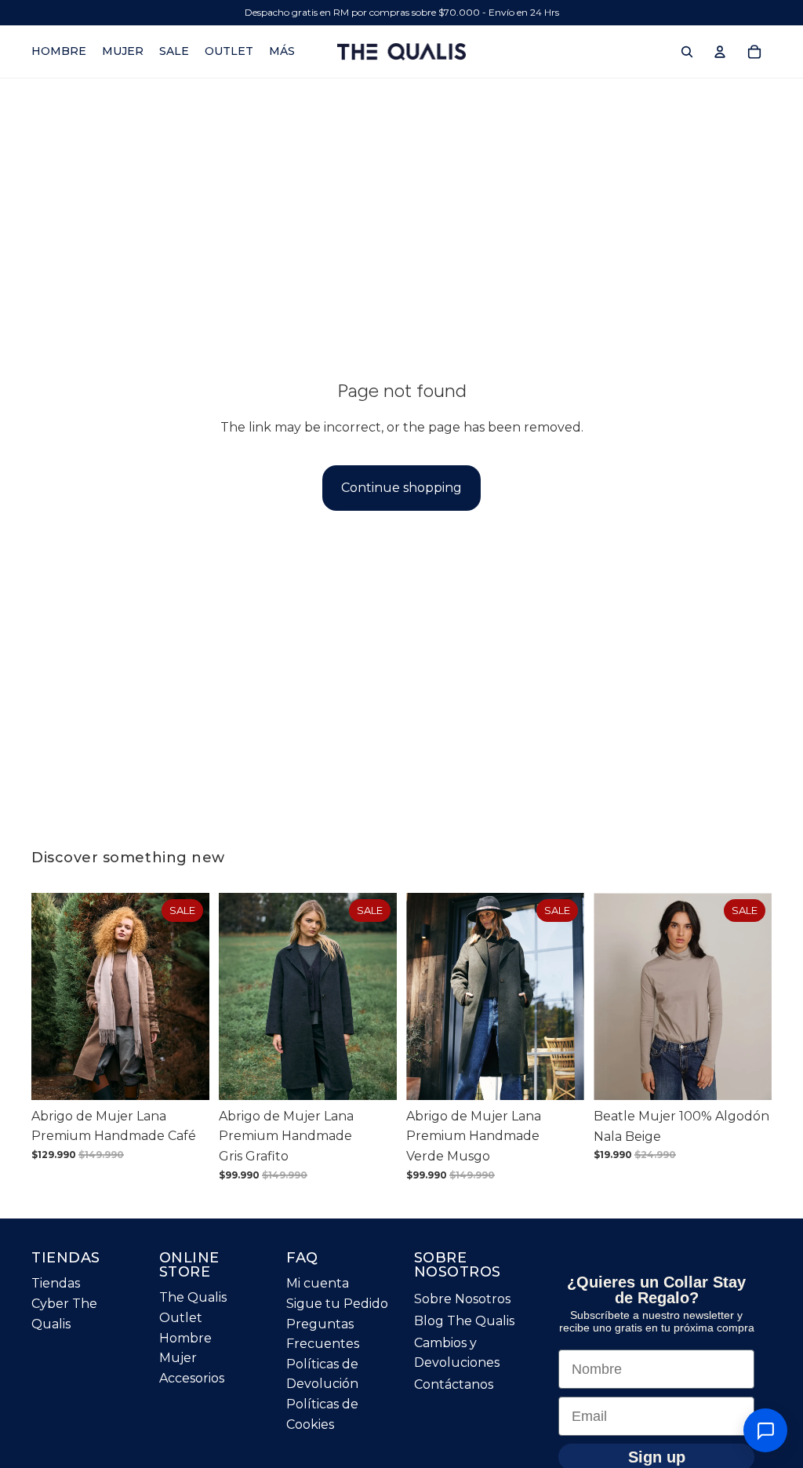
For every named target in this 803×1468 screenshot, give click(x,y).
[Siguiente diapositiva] (192, 996)
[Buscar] (687, 52)
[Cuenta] (720, 52)
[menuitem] (282, 51)
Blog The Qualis (464, 1320)
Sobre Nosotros (462, 1298)
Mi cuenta (317, 1283)
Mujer (178, 1357)
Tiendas (55, 1283)
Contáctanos (453, 1384)
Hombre (185, 1338)
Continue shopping (401, 487)
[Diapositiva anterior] (48, 996)
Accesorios (191, 1378)
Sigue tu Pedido (337, 1303)
